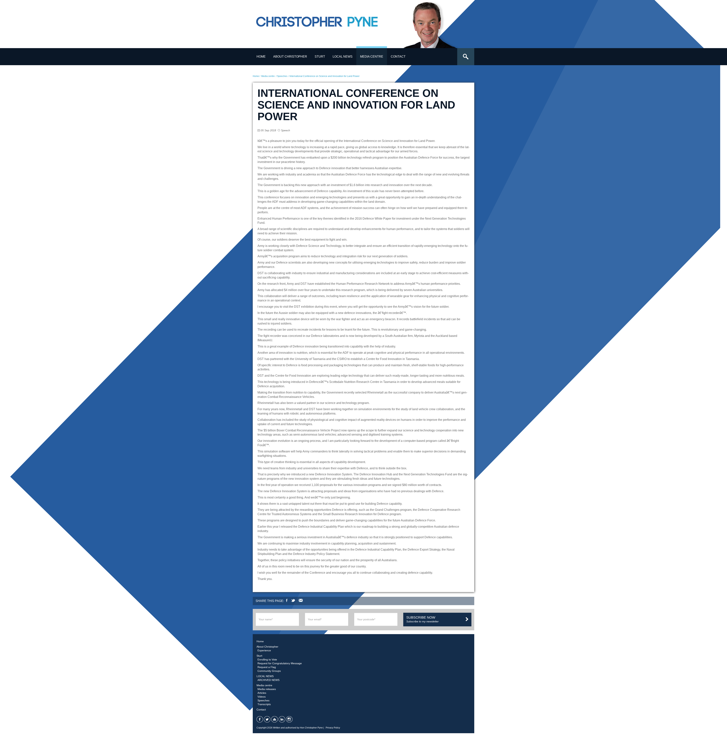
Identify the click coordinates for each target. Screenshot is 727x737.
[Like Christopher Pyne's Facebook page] (260, 719)
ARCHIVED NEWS (268, 679)
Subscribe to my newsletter (422, 619)
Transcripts (264, 704)
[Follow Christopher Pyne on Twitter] (267, 719)
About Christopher (290, 56)
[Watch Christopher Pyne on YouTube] (274, 719)
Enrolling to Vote (267, 659)
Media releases (266, 689)
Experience (264, 650)
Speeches (282, 76)
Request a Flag (266, 667)
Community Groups (269, 670)
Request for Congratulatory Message (279, 663)
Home (261, 56)
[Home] (327, 25)
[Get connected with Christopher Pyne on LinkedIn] (282, 719)
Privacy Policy (333, 727)
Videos (261, 696)
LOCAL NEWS (343, 56)
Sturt (320, 56)
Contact (398, 56)
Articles (261, 692)
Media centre (371, 56)
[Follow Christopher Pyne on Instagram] (289, 719)
